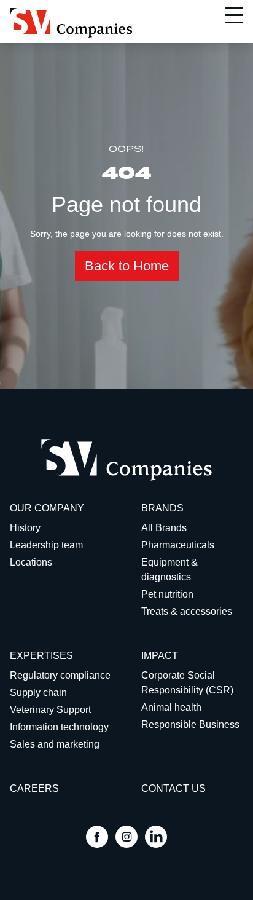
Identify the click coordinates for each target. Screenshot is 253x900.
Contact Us (173, 788)
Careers (34, 788)
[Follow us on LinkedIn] (156, 838)
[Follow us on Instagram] (126, 838)
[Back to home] (71, 22)
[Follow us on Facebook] (97, 838)
